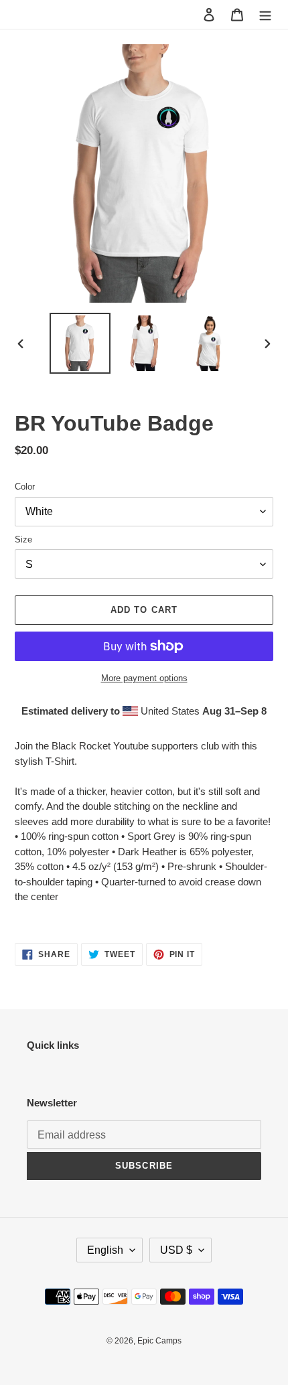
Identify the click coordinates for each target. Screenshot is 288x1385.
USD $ (176, 1250)
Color (25, 487)
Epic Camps (159, 1340)
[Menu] (265, 14)
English (105, 1250)
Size (23, 539)
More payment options (144, 678)
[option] (80, 343)
